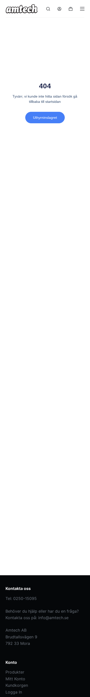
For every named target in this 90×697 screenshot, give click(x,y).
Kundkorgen (17, 685)
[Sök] (48, 9)
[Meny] (82, 8)
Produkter (15, 672)
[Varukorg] (70, 9)
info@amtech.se (53, 617)
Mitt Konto (15, 678)
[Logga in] (59, 9)
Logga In (14, 692)
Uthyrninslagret (45, 118)
